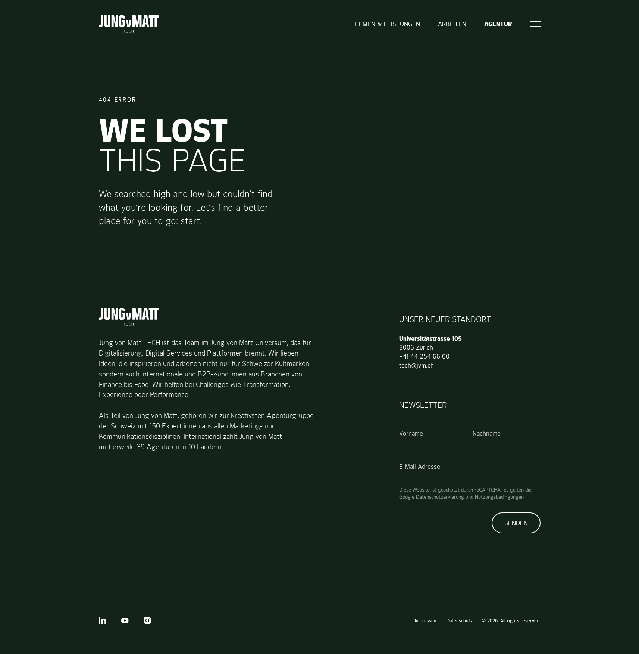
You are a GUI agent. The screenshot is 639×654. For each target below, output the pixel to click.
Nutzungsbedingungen (499, 497)
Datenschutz (460, 621)
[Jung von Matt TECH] (129, 24)
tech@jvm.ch (416, 365)
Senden (516, 523)
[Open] (535, 24)
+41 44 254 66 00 (424, 356)
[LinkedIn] (102, 620)
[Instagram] (147, 620)
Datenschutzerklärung (440, 497)
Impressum (426, 621)
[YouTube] (125, 620)
